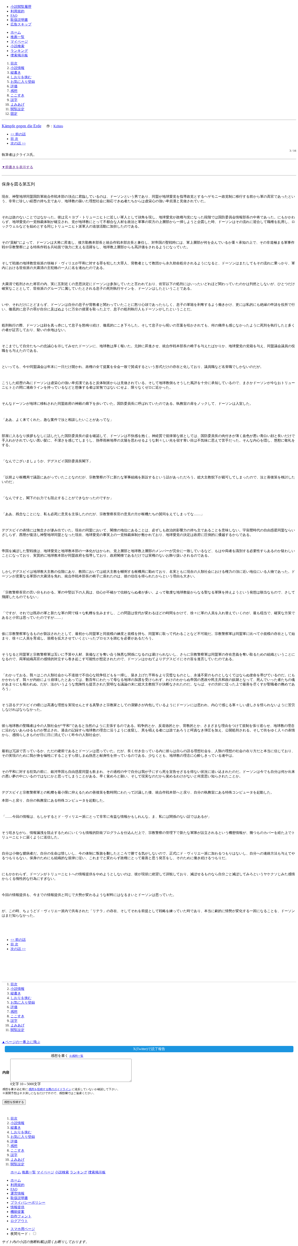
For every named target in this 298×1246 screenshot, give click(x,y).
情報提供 (17, 1207)
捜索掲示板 (19, 55)
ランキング (19, 51)
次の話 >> (18, 143)
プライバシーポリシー (27, 1202)
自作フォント (20, 1216)
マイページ (19, 41)
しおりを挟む (20, 77)
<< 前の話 (18, 134)
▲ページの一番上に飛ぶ (21, 1042)
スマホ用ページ (22, 1229)
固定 (13, 114)
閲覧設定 (17, 109)
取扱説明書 (19, 20)
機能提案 (17, 1212)
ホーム (15, 32)
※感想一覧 (76, 1055)
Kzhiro (58, 126)
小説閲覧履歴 (20, 6)
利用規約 (17, 11)
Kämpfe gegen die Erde (21, 126)
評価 (13, 86)
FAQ (13, 15)
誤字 (13, 100)
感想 (13, 91)
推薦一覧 (17, 37)
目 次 (14, 139)
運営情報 (17, 1193)
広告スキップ (20, 24)
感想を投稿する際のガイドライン (50, 1089)
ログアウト (19, 1221)
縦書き (15, 72)
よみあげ (17, 104)
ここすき (17, 95)
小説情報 (17, 68)
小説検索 (17, 46)
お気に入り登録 (22, 81)
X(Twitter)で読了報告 (149, 1049)
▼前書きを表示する (17, 167)
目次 (13, 63)
